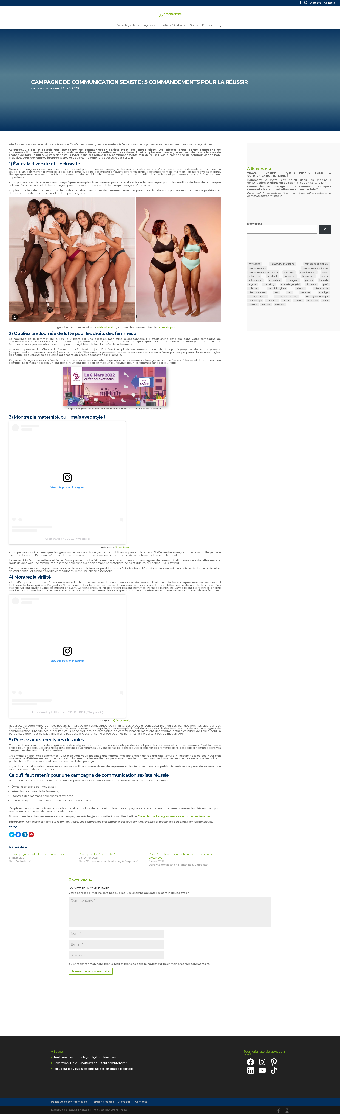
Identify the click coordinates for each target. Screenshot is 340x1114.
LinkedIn (324, 280)
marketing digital (290, 284)
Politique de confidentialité (69, 1101)
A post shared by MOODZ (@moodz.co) (67, 538)
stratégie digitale (258, 296)
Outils (194, 25)
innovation (275, 280)
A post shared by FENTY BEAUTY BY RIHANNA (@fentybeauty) (67, 712)
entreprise (254, 276)
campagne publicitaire (317, 264)
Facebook (272, 276)
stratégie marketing (287, 296)
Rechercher (255, 223)
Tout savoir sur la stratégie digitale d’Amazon (84, 1057)
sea (277, 292)
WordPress (119, 1110)
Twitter (298, 300)
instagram (293, 280)
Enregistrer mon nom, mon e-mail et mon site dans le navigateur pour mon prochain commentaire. (141, 964)
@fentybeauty (121, 720)
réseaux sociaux (257, 292)
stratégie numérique (317, 296)
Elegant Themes (77, 1110)
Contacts (329, 3)
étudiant (279, 304)
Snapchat (305, 292)
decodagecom (308, 272)
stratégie (324, 292)
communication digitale (316, 268)
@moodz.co (121, 546)
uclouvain (312, 300)
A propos (315, 3)
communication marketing (263, 272)
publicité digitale (277, 288)
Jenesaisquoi (166, 327)
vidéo (326, 300)
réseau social (322, 288)
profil (326, 284)
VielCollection (106, 327)
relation (300, 288)
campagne (254, 264)
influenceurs (255, 280)
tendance (272, 300)
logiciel (252, 284)
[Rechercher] (325, 229)
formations (308, 276)
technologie (255, 300)
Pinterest (312, 284)
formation (290, 276)
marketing (269, 284)
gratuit (325, 276)
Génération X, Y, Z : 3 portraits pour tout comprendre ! (90, 1063)
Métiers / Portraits (173, 25)
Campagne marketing (283, 264)
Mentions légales (102, 1101)
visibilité (253, 304)
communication (257, 268)
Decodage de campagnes (135, 25)
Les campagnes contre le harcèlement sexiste (37, 854)
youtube (266, 304)
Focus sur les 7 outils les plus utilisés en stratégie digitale (93, 1068)
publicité (253, 288)
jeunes (309, 280)
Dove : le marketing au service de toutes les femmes (174, 816)
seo (289, 292)
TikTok (286, 300)
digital (325, 272)
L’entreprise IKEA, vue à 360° (97, 854)
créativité (289, 272)
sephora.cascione (49, 88)
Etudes (207, 25)
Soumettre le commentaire (91, 971)
